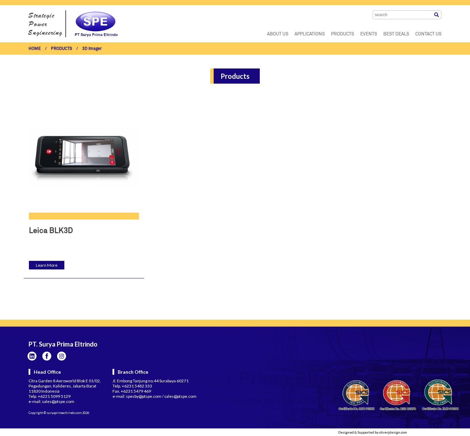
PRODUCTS (342, 34)
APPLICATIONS (310, 34)
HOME (35, 49)
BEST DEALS (396, 34)
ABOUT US (277, 34)
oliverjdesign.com (393, 432)
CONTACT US (428, 34)
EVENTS (368, 34)
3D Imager (92, 49)
